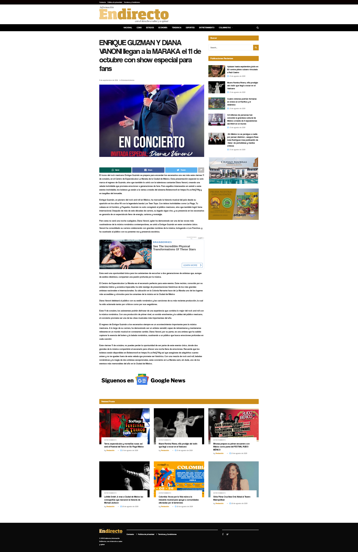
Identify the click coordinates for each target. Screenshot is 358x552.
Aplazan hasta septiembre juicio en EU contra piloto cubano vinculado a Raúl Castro (242, 69)
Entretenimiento (206, 27)
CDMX (139, 27)
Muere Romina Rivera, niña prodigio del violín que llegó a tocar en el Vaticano (242, 85)
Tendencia (176, 27)
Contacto (102, 2)
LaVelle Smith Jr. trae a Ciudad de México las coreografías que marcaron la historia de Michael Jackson (123, 499)
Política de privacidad (115, 2)
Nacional (128, 27)
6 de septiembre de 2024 (108, 80)
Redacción (111, 450)
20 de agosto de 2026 (130, 506)
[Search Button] (256, 47)
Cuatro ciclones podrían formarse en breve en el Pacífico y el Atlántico (242, 102)
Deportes (190, 27)
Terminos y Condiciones (132, 2)
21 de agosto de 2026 (130, 450)
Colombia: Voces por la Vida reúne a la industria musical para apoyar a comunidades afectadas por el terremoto (179, 499)
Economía (162, 27)
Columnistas (225, 27)
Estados (150, 27)
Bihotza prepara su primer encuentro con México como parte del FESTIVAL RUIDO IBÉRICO (231, 446)
